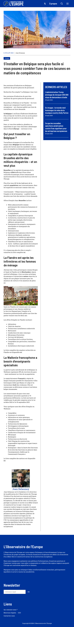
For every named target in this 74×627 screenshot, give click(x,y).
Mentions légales (10, 613)
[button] (62, 3)
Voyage (7, 58)
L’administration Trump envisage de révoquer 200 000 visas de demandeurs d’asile (56, 94)
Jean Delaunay (20, 53)
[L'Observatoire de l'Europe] (14, 3)
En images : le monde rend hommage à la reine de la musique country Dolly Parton (56, 110)
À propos (53, 3)
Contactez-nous (9, 616)
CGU (19, 613)
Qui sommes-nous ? (10, 610)
